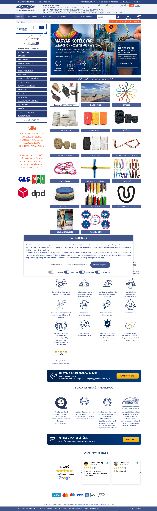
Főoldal (19, 17)
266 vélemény (61, 474)
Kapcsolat (130, 439)
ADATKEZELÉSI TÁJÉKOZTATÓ (49, 509)
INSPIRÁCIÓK (95, 509)
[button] (140, 472)
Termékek (21, 22)
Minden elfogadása (100, 265)
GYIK (86, 509)
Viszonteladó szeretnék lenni (124, 22)
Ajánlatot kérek (127, 376)
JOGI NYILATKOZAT (75, 509)
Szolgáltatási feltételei (98, 504)
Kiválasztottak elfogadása (77, 265)
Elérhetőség (47, 17)
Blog (74, 17)
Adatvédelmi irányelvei (81, 504)
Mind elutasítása (56, 265)
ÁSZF (64, 509)
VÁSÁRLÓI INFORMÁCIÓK (27, 509)
